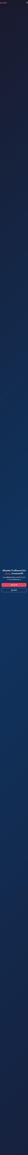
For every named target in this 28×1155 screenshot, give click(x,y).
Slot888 (3, 2)
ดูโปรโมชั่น (14, 590)
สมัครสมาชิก (14, 585)
